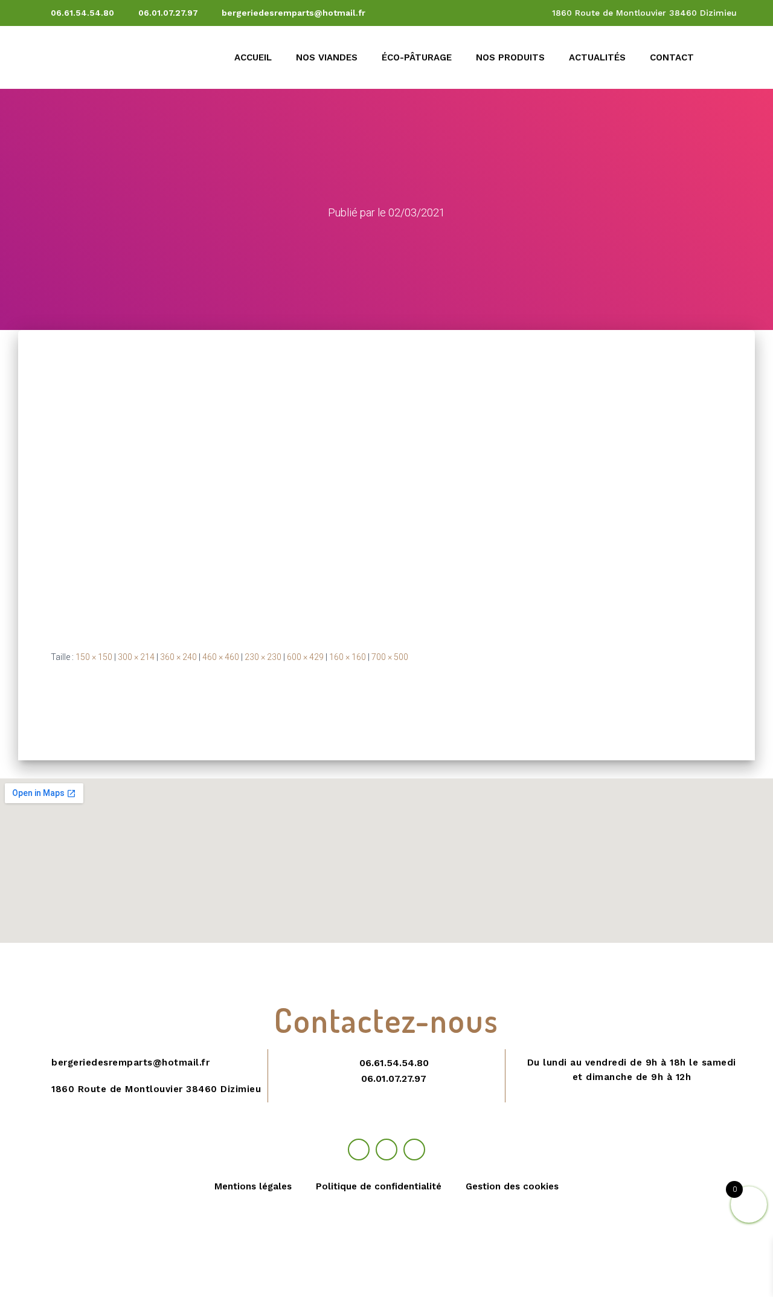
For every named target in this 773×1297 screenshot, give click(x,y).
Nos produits (510, 57)
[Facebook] (359, 1149)
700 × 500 (389, 657)
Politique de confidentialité (378, 1186)
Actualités (597, 57)
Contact (672, 57)
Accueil (253, 57)
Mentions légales (253, 1186)
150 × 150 (93, 657)
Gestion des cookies (512, 1186)
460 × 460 (220, 657)
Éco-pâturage (417, 57)
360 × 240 (178, 657)
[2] (253, 480)
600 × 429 (305, 657)
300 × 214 (136, 657)
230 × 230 (263, 657)
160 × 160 (347, 657)
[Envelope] (414, 1149)
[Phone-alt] (386, 1149)
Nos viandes (327, 57)
